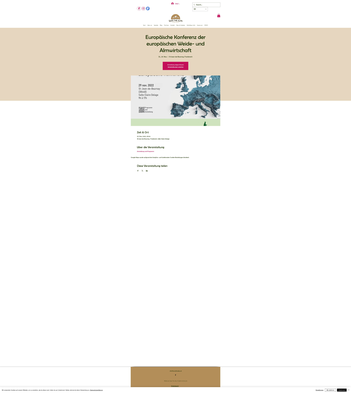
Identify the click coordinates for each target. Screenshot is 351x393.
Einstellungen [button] (319, 390)
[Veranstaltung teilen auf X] (142, 170)
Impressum (175, 386)
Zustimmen (342, 390)
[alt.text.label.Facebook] (175, 375)
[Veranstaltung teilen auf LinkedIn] (147, 170)
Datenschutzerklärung (96, 390)
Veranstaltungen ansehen (175, 67)
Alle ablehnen (330, 390)
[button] (218, 15)
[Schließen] (349, 390)
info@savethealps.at (176, 371)
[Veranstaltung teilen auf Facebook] (138, 170)
